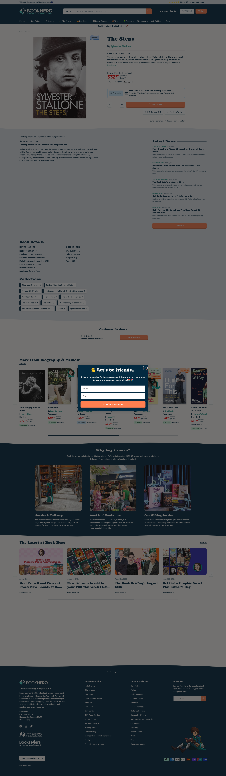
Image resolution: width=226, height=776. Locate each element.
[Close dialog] (145, 368)
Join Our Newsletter (113, 404)
